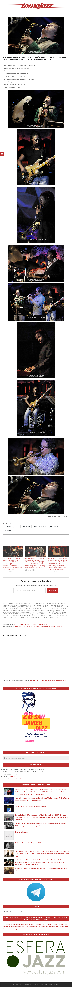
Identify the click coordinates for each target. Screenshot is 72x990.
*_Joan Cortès (38, 603)
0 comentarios (53, 617)
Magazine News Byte (40, 984)
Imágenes (6, 605)
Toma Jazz (43, 615)
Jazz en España (49, 612)
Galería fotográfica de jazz (28, 610)
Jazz (31, 612)
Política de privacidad (18, 984)
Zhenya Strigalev (13, 617)
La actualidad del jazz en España (44, 614)
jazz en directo (38, 612)
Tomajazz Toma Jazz (16, 779)
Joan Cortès (16, 614)
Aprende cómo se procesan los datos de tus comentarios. (48, 681)
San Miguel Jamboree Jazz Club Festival (25, 615)
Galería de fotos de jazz (57, 608)
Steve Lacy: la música (21, 832)
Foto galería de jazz (46, 607)
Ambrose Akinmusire (10, 607)
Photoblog (7, 615)
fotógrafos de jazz (31, 608)
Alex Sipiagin (58, 605)
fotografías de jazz (16, 608)
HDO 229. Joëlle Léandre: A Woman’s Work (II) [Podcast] (31, 624)
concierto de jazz (31, 607)
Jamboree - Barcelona (21, 612)
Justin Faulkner (26, 614)
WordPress (56, 984)
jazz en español (61, 612)
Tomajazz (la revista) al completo (30, 605)
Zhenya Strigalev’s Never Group (31, 617)
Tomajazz (51, 615)
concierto (21, 607)
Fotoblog (57, 607)
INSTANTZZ (13, 605)
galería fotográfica (10, 610)
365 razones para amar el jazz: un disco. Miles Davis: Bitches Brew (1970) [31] (38, 626)
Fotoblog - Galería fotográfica (55, 603)
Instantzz (41, 610)
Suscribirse (52, 590)
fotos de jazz (43, 608)
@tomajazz (11, 776)
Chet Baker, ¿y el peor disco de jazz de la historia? (30, 806)
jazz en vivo (7, 614)
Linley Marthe (61, 614)
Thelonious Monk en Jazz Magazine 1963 (28, 843)
